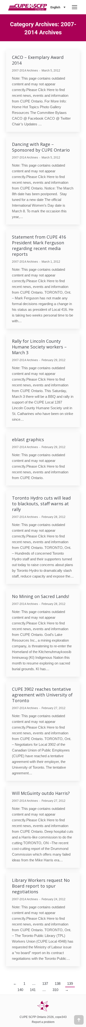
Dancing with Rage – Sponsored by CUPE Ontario (41, 147)
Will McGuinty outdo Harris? (41, 793)
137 (45, 983)
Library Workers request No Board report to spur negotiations (41, 885)
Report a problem (43, 1022)
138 (57, 983)
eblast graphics (28, 439)
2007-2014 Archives (25, 70)
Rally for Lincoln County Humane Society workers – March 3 (39, 346)
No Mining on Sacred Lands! (40, 596)
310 (55, 990)
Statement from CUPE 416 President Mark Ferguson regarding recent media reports (39, 245)
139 (70, 983)
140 (20, 990)
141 (33, 990)
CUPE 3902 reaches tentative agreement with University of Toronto (42, 694)
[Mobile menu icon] (74, 7)
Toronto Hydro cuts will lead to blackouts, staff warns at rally (41, 503)
